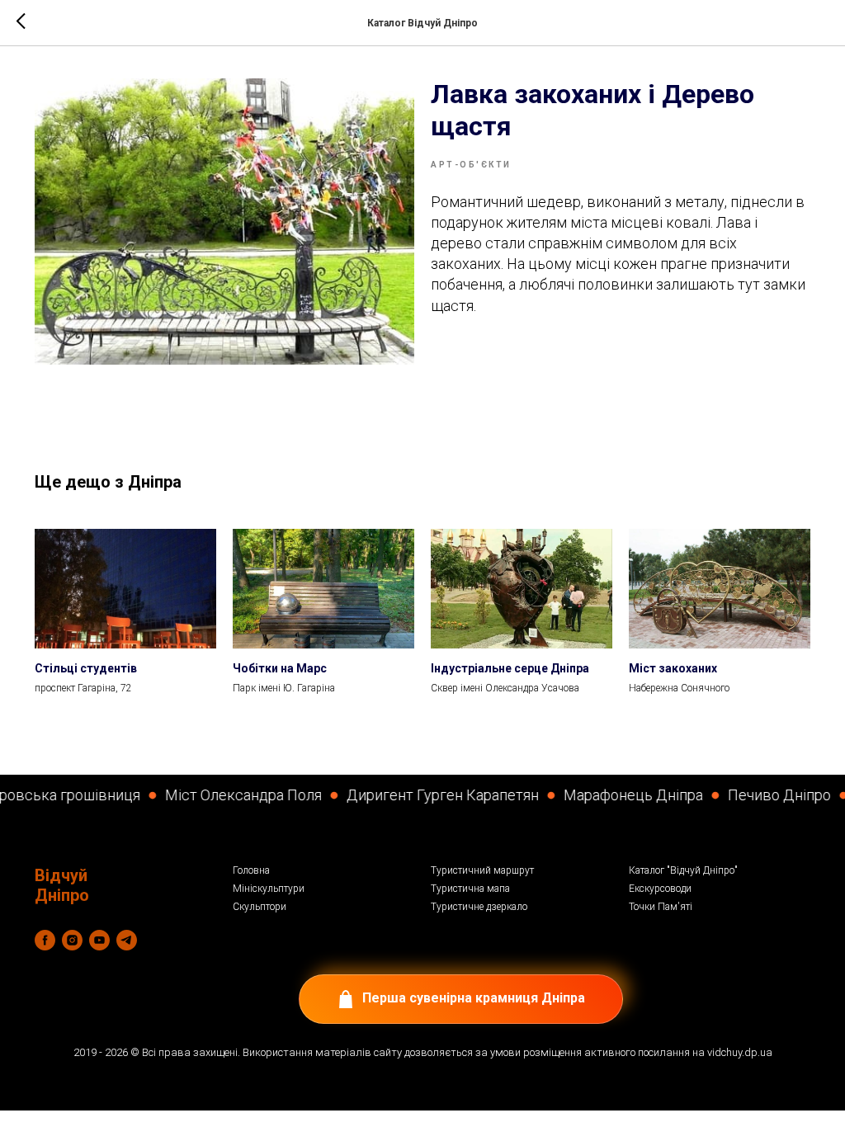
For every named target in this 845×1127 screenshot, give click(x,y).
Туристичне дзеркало (479, 906)
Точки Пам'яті (660, 906)
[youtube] (99, 940)
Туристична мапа (470, 888)
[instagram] (72, 940)
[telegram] (126, 940)
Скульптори (259, 906)
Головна (251, 870)
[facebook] (45, 940)
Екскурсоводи (660, 888)
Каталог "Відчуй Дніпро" (683, 870)
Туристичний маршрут (482, 870)
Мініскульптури (268, 888)
